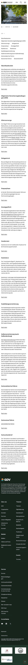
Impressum (3, 631)
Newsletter (4, 598)
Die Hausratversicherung (8, 339)
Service (3, 573)
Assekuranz (4, 48)
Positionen (19, 532)
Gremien (3, 513)
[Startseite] (3, 26)
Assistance (13, 48)
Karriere (3, 516)
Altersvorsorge (5, 43)
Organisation (4, 509)
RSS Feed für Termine (4, 612)
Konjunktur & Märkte (19, 520)
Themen (18, 506)
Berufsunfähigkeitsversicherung (10, 214)
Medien (3, 538)
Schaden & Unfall (20, 544)
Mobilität (18, 525)
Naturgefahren (20, 516)
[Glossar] (6, 2)
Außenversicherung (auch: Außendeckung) (12, 53)
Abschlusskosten (6, 38)
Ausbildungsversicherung (8, 51)
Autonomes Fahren (6, 58)
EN (17, 2)
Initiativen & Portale (4, 524)
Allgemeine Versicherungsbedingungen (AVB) (13, 41)
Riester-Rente (15, 137)
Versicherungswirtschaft (21, 548)
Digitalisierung (20, 509)
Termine (18, 559)
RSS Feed (3, 608)
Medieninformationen (6, 546)
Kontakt (3, 528)
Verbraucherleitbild (6, 582)
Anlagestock (15, 43)
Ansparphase (5, 46)
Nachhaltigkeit (20, 528)
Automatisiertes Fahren (7, 56)
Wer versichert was (6, 604)
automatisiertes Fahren (7, 424)
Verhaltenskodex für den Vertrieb (6, 590)
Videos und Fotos (5, 542)
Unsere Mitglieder (6, 519)
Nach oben (4, 89)
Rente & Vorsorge (21, 540)
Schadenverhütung (6, 594)
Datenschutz (4, 635)
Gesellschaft (19, 513)
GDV (2, 506)
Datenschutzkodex (6, 585)
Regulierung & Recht (20, 536)
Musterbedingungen (6, 578)
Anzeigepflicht (15, 46)
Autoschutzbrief (18, 58)
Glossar (3, 601)
